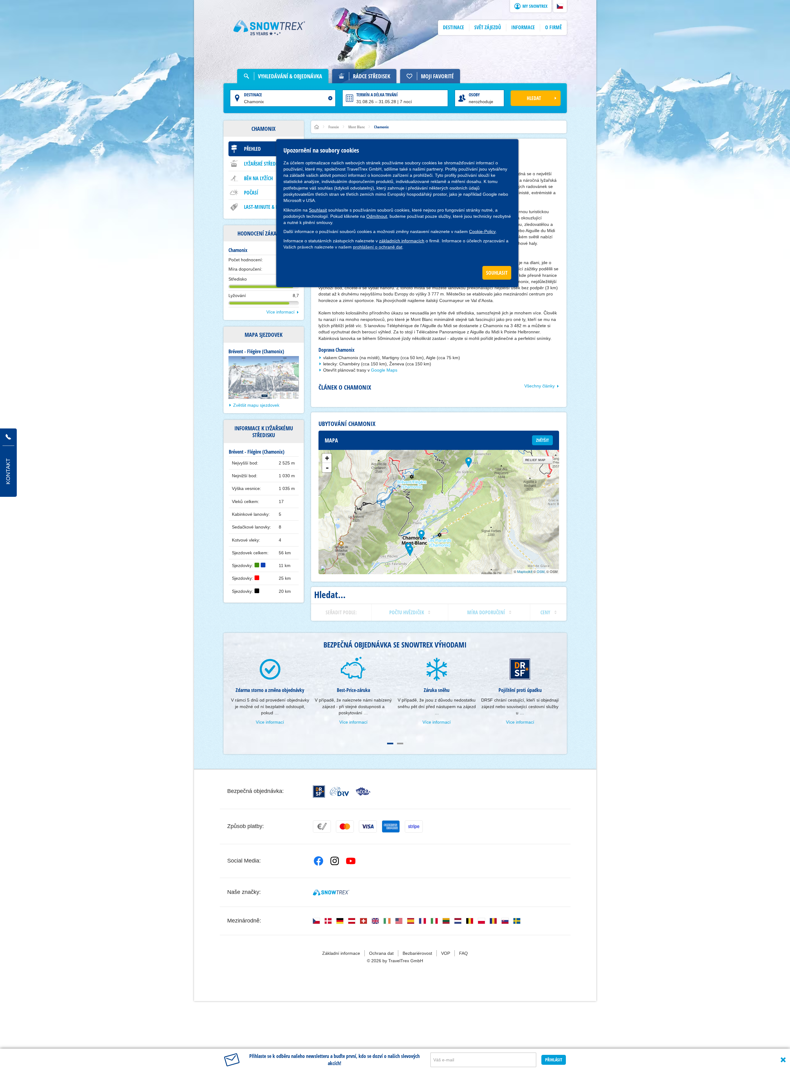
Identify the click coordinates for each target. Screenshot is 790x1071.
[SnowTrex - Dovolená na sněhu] (331, 892)
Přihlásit (553, 1060)
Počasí (251, 192)
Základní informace (341, 953)
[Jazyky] (316, 921)
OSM (540, 571)
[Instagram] (334, 861)
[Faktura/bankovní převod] (322, 826)
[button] (560, 6)
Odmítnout (376, 216)
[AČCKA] (363, 791)
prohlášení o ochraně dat (377, 247)
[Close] (783, 1060)
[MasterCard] (345, 826)
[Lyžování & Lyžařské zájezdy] (269, 27)
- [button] (327, 467)
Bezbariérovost (417, 953)
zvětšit (542, 440)
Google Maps (384, 370)
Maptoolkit (524, 571)
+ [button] (327, 458)
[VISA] (368, 826)
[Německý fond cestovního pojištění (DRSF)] (319, 791)
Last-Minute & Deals (265, 207)
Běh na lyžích (258, 178)
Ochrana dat (381, 953)
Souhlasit (318, 210)
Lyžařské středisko (264, 163)
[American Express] (391, 826)
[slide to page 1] (390, 743)
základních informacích (401, 240)
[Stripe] (414, 826)
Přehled (252, 148)
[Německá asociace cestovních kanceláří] (339, 791)
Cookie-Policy (482, 231)
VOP (445, 953)
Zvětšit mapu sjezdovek (256, 405)
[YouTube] (350, 861)
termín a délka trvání (377, 95)
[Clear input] (330, 98)
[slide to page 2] (400, 743)
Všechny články (539, 385)
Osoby (474, 95)
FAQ (463, 953)
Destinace (253, 95)
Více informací (280, 311)
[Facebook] (318, 861)
